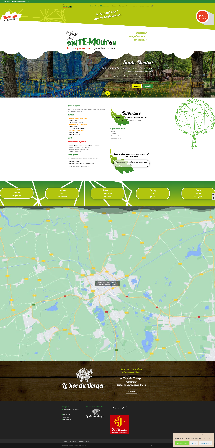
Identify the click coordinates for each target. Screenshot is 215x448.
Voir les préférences (205, 443)
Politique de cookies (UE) (69, 441)
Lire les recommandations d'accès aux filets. (131, 163)
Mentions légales (84, 441)
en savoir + (131, 391)
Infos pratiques (144, 6)
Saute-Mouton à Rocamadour (99, 6)
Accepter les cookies (182, 443)
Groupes (114, 6)
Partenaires (133, 6)
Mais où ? (148, 86)
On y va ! (137, 86)
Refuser (193, 443)
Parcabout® (123, 6)
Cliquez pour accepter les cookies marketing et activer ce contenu (107, 283)
